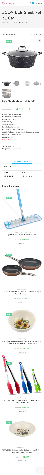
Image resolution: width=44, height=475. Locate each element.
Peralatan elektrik (28, 232)
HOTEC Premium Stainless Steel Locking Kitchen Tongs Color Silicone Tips (22, 402)
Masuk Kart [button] (22, 243)
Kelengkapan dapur (15, 149)
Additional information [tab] (22, 161)
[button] (39, 40)
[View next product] (40, 34)
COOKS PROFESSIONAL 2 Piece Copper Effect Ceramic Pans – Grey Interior (22, 293)
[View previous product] (3, 34)
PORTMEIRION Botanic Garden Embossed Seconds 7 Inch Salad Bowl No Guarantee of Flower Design (22, 342)
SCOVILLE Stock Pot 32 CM (19, 22)
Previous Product (11, 34)
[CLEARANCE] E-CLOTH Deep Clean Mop (22, 235)
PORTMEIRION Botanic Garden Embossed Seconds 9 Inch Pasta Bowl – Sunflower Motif (22, 451)
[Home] (3, 22)
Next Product (34, 34)
